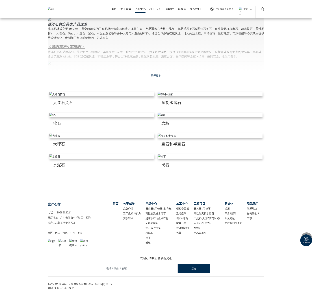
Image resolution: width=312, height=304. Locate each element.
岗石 (165, 164)
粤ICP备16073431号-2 (61, 287)
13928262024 (63, 212)
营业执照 (100, 284)
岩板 (165, 123)
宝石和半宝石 (173, 144)
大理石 (59, 144)
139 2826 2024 (223, 9)
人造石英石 (63, 102)
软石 (57, 123)
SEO (109, 284)
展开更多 (156, 75)
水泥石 (59, 164)
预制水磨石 (171, 102)
